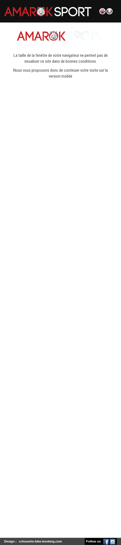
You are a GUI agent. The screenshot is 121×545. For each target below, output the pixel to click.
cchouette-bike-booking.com (40, 541)
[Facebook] (106, 541)
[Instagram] (112, 541)
